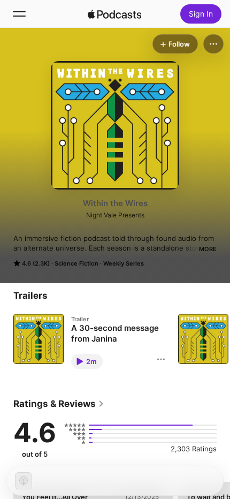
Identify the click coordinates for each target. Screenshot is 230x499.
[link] (58, 404)
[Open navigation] (19, 14)
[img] (114, 14)
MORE (208, 249)
